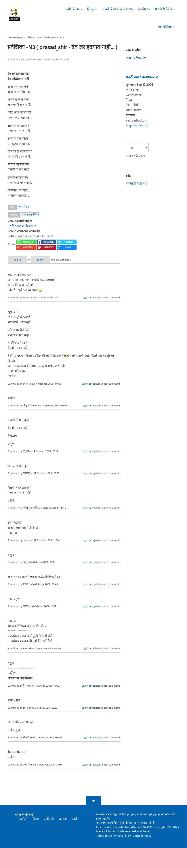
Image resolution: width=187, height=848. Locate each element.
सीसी (75, 819)
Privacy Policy (122, 835)
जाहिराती (49, 819)
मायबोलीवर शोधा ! (136, 183)
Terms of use (104, 835)
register (40, 259)
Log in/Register (136, 57)
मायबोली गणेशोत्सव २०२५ (118, 9)
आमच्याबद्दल (141, 822)
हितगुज (91, 9)
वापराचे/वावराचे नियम (107, 822)
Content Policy (142, 835)
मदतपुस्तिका (165, 27)
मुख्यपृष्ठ (22, 37)
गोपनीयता (126, 822)
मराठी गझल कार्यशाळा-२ (22, 226)
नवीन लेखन (73, 9)
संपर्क (152, 822)
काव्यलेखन (24, 207)
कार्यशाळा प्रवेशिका (30, 215)
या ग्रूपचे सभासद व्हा (137, 125)
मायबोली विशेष (163, 9)
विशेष (36, 819)
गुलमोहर (143, 9)
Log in (17, 259)
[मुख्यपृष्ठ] (14, 13)
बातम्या (63, 819)
